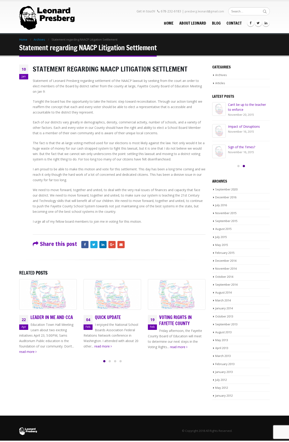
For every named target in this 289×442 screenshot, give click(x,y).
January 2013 (224, 372)
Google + (112, 244)
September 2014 (226, 284)
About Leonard (192, 23)
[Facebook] (250, 23)
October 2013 (224, 316)
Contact (234, 23)
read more (27, 351)
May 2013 (221, 340)
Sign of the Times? (241, 147)
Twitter (94, 244)
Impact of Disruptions (244, 126)
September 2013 (226, 324)
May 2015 (221, 245)
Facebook (85, 244)
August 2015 (223, 229)
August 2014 (223, 292)
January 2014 (224, 308)
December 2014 (225, 261)
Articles (220, 83)
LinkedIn (103, 244)
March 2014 (223, 300)
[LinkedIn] (266, 23)
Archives (221, 75)
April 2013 (221, 348)
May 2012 (221, 388)
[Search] (265, 11)
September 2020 (226, 189)
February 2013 (225, 364)
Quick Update (108, 317)
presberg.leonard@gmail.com (204, 11)
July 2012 (221, 380)
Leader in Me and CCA (51, 317)
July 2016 (221, 205)
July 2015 (221, 237)
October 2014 (224, 277)
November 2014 (226, 268)
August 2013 (223, 332)
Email (121, 244)
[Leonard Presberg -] (47, 17)
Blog (216, 23)
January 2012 (224, 395)
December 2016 (225, 197)
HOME (168, 23)
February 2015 (225, 253)
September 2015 (226, 221)
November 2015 (226, 213)
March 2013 (223, 356)
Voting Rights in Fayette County (175, 320)
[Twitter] (258, 23)
